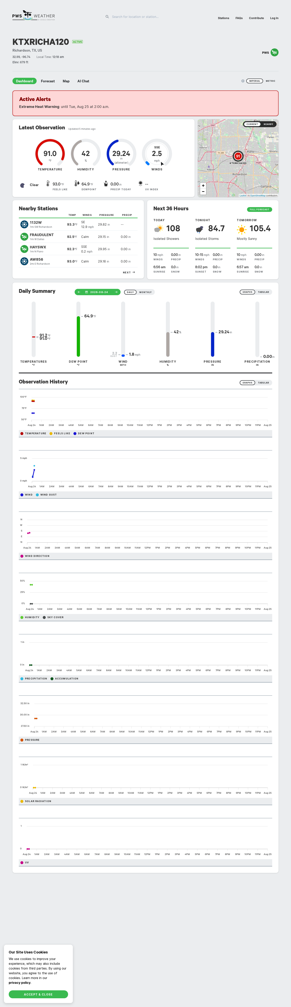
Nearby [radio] (268, 124)
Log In (274, 18)
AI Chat (83, 82)
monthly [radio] (145, 292)
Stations (223, 18)
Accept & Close (38, 994)
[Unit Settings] (243, 81)
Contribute (256, 18)
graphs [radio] (247, 292)
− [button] (203, 191)
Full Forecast (259, 209)
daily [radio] (130, 292)
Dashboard (24, 82)
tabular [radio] (263, 292)
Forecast (48, 82)
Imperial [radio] (254, 81)
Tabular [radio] (263, 382)
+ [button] (203, 185)
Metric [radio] (270, 81)
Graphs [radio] (247, 382)
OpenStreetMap (257, 195)
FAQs (239, 18)
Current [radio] (252, 124)
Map (66, 82)
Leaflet (243, 195)
